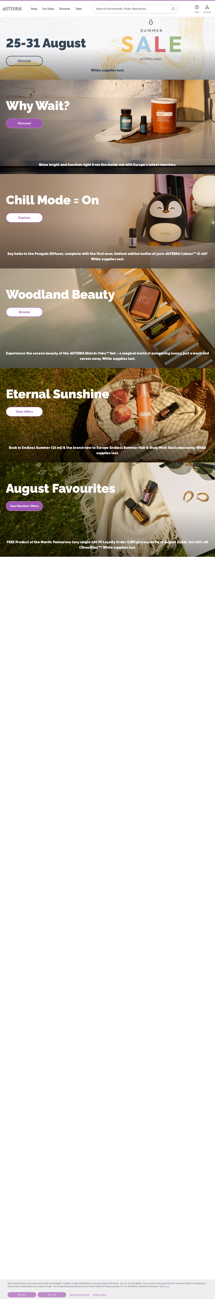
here (166, 1286)
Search (173, 9)
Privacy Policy (99, 1295)
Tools (78, 8)
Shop (34, 8)
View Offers (24, 411)
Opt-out (52, 1294)
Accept (22, 1294)
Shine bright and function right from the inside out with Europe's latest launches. (107, 165)
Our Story (48, 8)
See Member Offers (24, 506)
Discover (64, 8)
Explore (24, 217)
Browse (24, 312)
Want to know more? (80, 1295)
